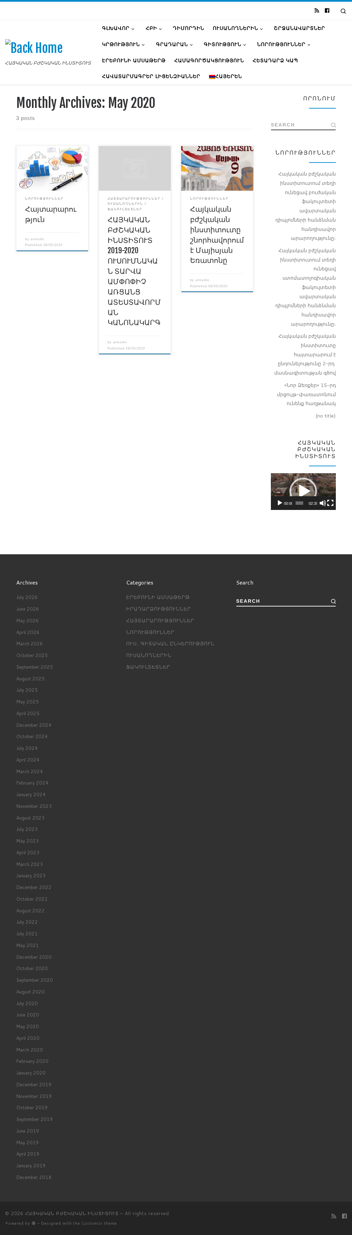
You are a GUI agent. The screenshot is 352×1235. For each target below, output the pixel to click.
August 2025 (30, 678)
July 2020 (27, 1003)
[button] (303, 491)
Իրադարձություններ (158, 608)
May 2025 (27, 701)
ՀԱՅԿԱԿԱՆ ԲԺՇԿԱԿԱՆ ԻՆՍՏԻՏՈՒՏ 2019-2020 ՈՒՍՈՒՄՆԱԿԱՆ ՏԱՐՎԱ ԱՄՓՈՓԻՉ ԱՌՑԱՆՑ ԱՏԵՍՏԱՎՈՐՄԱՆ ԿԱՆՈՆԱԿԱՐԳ (134, 271)
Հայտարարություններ (160, 620)
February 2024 (32, 782)
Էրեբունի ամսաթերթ (158, 597)
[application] (303, 491)
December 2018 (34, 1177)
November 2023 (34, 806)
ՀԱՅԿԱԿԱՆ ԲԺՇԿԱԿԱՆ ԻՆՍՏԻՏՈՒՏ (72, 1213)
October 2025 (32, 655)
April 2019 (28, 1153)
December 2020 (34, 957)
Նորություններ (150, 632)
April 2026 (28, 632)
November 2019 (34, 1096)
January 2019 (31, 1165)
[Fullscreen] (330, 503)
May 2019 (27, 1142)
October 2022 (32, 898)
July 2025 (27, 690)
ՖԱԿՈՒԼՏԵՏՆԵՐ (148, 667)
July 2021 (27, 933)
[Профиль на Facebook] (327, 10)
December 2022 (34, 887)
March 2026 (29, 643)
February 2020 (32, 1061)
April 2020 (28, 1038)
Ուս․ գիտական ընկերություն (170, 643)
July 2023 (27, 829)
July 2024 (27, 748)
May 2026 (27, 620)
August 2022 (30, 910)
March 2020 (29, 1049)
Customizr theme (99, 1223)
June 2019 (27, 1130)
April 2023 (28, 852)
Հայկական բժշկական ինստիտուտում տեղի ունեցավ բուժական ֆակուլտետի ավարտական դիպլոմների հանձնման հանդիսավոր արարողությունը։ (305, 206)
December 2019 (34, 1084)
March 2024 (29, 771)
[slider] (299, 503)
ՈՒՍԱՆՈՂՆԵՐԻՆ (149, 655)
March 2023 (29, 864)
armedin (37, 239)
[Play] (279, 503)
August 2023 (30, 817)
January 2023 (31, 875)
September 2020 (34, 980)
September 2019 (34, 1119)
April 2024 (28, 759)
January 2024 (31, 794)
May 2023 (27, 840)
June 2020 (27, 1014)
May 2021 (27, 945)
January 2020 (31, 1072)
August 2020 (30, 991)
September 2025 (34, 667)
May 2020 (27, 1026)
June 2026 (27, 608)
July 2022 (27, 922)
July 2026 (27, 597)
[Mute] (322, 503)
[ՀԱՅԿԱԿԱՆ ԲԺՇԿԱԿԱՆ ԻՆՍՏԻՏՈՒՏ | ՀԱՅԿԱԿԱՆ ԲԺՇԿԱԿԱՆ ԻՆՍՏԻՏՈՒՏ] (34, 48)
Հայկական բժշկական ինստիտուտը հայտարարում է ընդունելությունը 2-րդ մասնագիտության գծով (305, 354)
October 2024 (32, 736)
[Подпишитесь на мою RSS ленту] (317, 10)
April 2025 (28, 713)
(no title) (326, 415)
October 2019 (32, 1107)
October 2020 (32, 968)
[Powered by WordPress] (34, 1223)
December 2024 (34, 725)
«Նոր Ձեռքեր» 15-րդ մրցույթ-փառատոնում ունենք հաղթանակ (306, 394)
